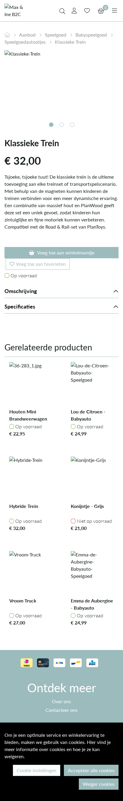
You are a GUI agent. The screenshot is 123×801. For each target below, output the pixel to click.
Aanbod (28, 34)
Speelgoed (56, 34)
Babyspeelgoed (92, 34)
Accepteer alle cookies (91, 770)
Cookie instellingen (36, 770)
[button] (51, 124)
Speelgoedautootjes (25, 41)
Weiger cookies (99, 783)
